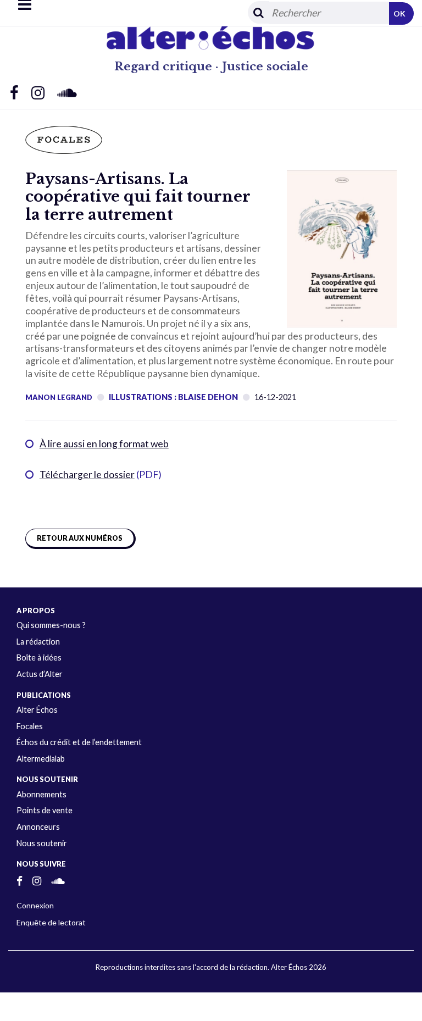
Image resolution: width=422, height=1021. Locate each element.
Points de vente (44, 810)
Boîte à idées (39, 657)
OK (399, 13)
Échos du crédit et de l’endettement (79, 742)
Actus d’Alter (39, 674)
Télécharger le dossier (87, 474)
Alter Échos (37, 709)
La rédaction (38, 641)
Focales (29, 726)
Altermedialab (40, 758)
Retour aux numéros (80, 538)
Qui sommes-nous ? (51, 625)
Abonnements (41, 794)
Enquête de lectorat (51, 922)
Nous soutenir (41, 843)
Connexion (35, 905)
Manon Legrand (58, 397)
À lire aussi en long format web (104, 444)
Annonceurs (38, 826)
